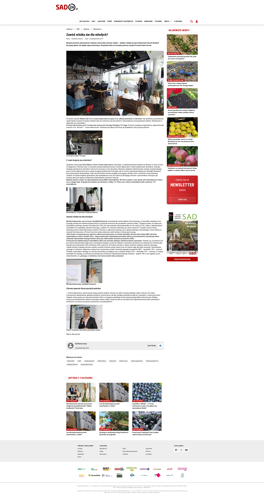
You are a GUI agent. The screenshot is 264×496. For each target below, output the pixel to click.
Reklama (80, 451)
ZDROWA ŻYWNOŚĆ (89, 361)
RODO (79, 457)
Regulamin (81, 454)
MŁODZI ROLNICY (102, 361)
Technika (158, 21)
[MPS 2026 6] (182, 233)
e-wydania (178, 21)
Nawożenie (148, 21)
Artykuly (86, 29)
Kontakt (80, 448)
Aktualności (84, 21)
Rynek (109, 21)
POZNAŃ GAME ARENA (87, 364)
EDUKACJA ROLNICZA (72, 364)
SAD (78, 29)
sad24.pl (69, 29)
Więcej (167, 21)
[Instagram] (181, 450)
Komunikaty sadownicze (123, 21)
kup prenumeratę (182, 259)
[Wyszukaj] (191, 21)
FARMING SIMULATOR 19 (152, 361)
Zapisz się (182, 199)
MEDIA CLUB (112, 361)
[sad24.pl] (67, 7)
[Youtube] (186, 450)
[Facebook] (160, 346)
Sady (93, 21)
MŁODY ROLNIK (70, 361)
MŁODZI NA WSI (123, 361)
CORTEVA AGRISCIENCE (137, 361)
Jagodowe (101, 21)
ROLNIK (79, 361)
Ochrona (138, 21)
